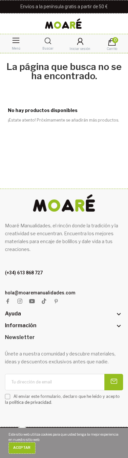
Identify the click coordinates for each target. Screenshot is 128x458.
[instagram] (20, 301)
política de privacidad (30, 402)
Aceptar (22, 448)
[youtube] (32, 301)
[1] (113, 382)
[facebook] (8, 301)
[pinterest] (56, 301)
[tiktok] (44, 301)
